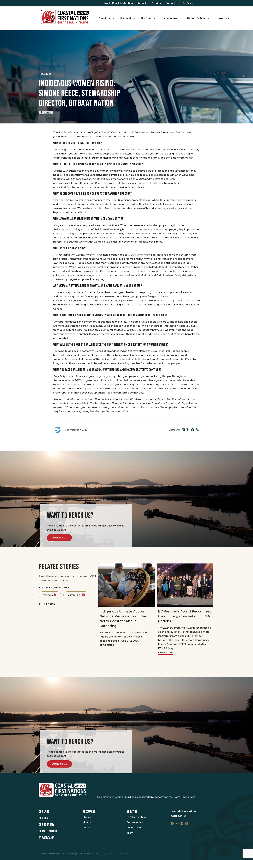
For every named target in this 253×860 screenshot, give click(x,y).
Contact (170, 3)
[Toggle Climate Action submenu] (208, 18)
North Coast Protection (118, 3)
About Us (104, 18)
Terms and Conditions (118, 853)
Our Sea (146, 18)
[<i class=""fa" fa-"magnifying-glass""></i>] (184, 3)
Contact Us (59, 537)
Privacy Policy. (98, 853)
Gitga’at (47, 112)
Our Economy (169, 18)
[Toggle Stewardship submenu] (234, 18)
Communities (134, 822)
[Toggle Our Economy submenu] (181, 18)
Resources (89, 812)
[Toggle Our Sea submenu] (154, 18)
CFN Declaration (136, 817)
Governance (133, 827)
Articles (74, 595)
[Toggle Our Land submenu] (134, 18)
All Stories (47, 604)
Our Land (125, 18)
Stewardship (222, 18)
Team (129, 832)
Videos (48, 595)
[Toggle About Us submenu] (113, 18)
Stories (156, 3)
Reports (142, 3)
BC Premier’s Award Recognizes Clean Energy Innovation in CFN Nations (184, 616)
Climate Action (196, 18)
